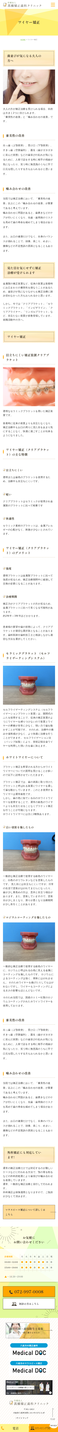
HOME (23, 39)
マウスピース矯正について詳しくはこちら (25, 1212)
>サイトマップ (22, 1418)
